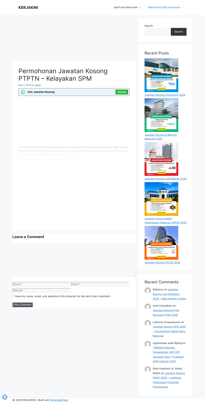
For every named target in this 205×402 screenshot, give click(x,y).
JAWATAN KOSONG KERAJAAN (163, 7)
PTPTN (45, 154)
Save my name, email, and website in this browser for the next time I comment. (63, 296)
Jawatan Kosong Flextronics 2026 (165, 94)
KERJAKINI (28, 7)
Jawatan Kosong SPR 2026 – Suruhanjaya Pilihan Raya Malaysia (169, 331)
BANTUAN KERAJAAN (125, 7)
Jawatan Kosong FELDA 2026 (162, 262)
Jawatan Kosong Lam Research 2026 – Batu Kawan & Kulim (169, 294)
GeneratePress (59, 400)
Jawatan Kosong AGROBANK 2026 (166, 178)
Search (149, 25)
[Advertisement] (74, 39)
